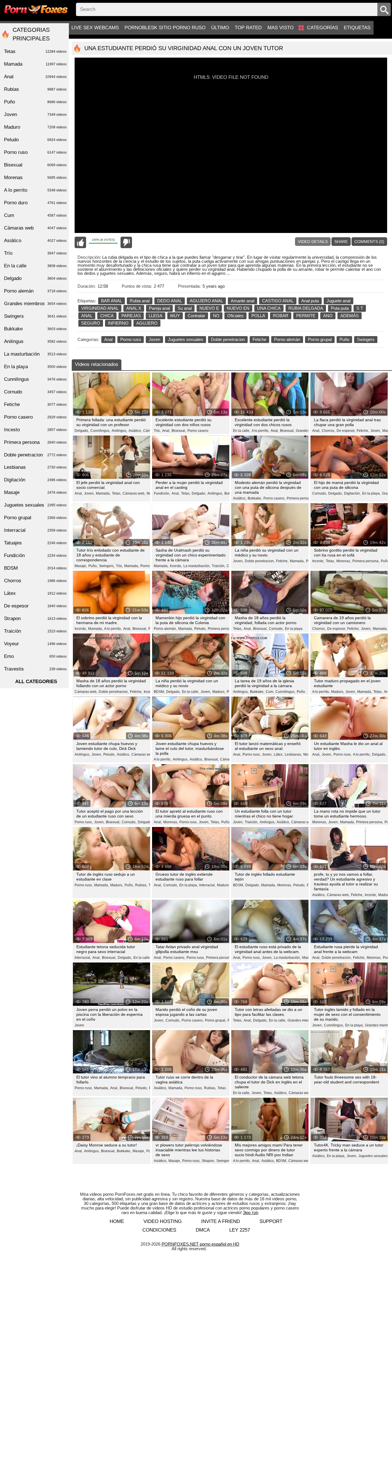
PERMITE (305, 315)
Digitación (35, 480)
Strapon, (208, 1161)
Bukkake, (255, 498)
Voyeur (35, 643)
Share (341, 241)
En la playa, (371, 493)
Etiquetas (357, 27)
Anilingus (35, 341)
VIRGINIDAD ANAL (100, 308)
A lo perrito (35, 190)
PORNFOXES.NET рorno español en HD (200, 1244)
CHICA (107, 315)
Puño (344, 339)
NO (216, 315)
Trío (35, 253)
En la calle (35, 265)
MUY (175, 315)
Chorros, (328, 431)
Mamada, (103, 493)
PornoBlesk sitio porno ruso (165, 27)
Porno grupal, (215, 1020)
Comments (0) (369, 241)
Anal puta (310, 300)
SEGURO (90, 323)
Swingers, (107, 566)
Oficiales (235, 315)
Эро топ (250, 1212)
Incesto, (176, 566)
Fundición (35, 555)
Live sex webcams (95, 27)
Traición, (218, 566)
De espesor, (346, 431)
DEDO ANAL (169, 300)
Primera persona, (300, 498)
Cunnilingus (35, 379)
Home (117, 1221)
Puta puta (340, 308)
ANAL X (133, 308)
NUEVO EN (238, 308)
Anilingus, (119, 431)
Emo (35, 656)
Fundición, (162, 493)
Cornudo (35, 392)
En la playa (293, 629)
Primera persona (35, 442)
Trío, (157, 431)
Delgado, (82, 431)
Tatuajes (35, 543)
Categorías (322, 27)
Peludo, (200, 629)
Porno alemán (287, 339)
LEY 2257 (239, 1230)
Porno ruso (130, 339)
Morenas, (343, 561)
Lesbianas (35, 467)
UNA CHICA (269, 308)
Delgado (35, 278)
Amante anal (242, 300)
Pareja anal (159, 308)
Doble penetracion (228, 339)
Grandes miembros (35, 303)
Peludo (35, 139)
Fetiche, (363, 431)
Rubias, (141, 885)
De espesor (35, 606)
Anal (108, 339)
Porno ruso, (251, 754)
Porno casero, (274, 498)
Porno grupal (320, 339)
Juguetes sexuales (185, 339)
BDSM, (159, 692)
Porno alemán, (165, 629)
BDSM (35, 568)
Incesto (35, 429)
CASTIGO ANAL (278, 300)
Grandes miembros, (303, 1020)
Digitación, (352, 493)
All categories (36, 681)
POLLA (258, 315)
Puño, (93, 566)
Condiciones (159, 1230)
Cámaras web (35, 228)
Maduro (35, 127)
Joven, (375, 431)
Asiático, (135, 431)
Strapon (35, 618)
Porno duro (35, 202)
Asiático (35, 240)
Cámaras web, (134, 493)
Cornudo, (319, 493)
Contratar (196, 315)
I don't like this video (126, 242)
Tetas (222, 1088)
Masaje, (81, 566)
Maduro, (218, 692)
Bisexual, (179, 431)
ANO (328, 315)
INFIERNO (118, 323)
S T (359, 308)
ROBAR (280, 315)
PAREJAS (131, 315)
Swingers (365, 339)
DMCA (203, 1230)
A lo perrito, (260, 431)
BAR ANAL (111, 300)
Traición (35, 631)
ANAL (86, 315)
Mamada (35, 64)
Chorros (35, 580)
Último (220, 27)
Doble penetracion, (260, 561)
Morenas (35, 177)
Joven (154, 339)
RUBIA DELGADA (305, 308)
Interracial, (207, 885)
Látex (35, 593)
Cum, (270, 692)
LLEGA (155, 315)
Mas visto (280, 27)
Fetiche (259, 339)
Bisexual (35, 165)
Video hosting (162, 1221)
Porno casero (197, 431)
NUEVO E (209, 308)
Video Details (313, 241)
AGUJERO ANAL (206, 300)
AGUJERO (147, 323)
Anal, (166, 431)
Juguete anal (338, 300)
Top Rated (248, 27)
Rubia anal (140, 300)
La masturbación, (196, 566)
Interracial (35, 530)
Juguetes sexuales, (373, 1156)
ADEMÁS (349, 315)
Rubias (35, 89)
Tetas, (116, 493)
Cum (35, 215)
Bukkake (35, 329)
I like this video (80, 242)
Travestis (35, 669)
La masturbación (35, 354)
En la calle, (241, 431)
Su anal (185, 308)
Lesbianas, (293, 754)
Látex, (278, 754)
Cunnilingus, (100, 431)
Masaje (35, 492)
